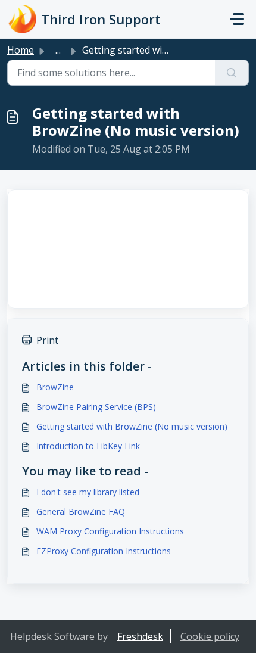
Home (20, 50)
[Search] (232, 73)
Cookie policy (209, 636)
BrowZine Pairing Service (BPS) (96, 406)
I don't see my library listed (87, 491)
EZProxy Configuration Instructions (103, 550)
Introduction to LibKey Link (88, 446)
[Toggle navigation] (237, 19)
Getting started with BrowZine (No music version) (131, 426)
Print (47, 340)
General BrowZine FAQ (80, 511)
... (58, 50)
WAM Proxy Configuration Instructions (110, 531)
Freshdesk (140, 636)
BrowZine (55, 387)
